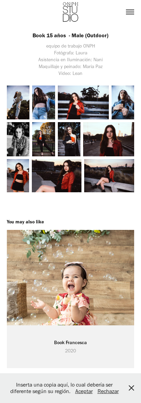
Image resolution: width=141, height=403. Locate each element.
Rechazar (108, 391)
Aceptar (84, 391)
